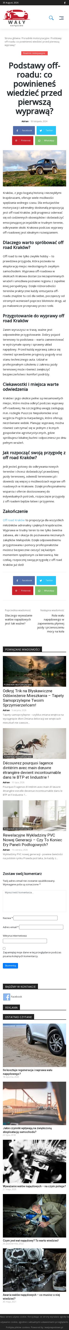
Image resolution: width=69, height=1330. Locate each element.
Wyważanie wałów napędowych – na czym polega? (34, 1186)
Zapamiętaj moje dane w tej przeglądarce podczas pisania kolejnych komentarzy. (32, 954)
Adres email (11, 927)
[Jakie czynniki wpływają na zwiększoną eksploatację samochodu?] (34, 1103)
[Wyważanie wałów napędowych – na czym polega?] (34, 1161)
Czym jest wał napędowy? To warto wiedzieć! (31, 1240)
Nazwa (8, 918)
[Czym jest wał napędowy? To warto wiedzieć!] (34, 1215)
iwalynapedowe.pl (53, 1327)
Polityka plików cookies (18, 1327)
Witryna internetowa (15, 935)
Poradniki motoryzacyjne (35, 38)
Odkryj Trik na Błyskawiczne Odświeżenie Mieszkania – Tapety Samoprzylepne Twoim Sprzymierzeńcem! (33, 698)
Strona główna (12, 38)
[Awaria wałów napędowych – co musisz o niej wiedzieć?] (34, 1269)
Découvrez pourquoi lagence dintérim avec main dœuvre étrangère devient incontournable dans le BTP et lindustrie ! (32, 770)
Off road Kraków (14, 520)
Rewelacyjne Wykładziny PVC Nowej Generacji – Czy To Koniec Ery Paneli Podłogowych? (32, 840)
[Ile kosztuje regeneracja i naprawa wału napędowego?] (34, 1045)
